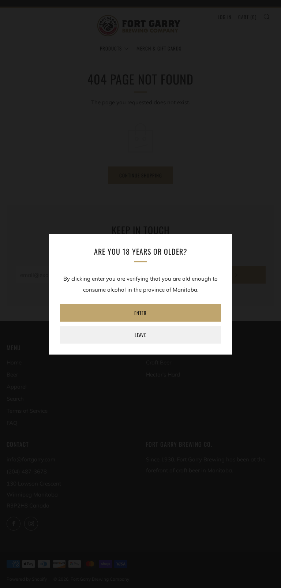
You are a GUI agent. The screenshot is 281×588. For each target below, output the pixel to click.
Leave (140, 334)
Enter (140, 313)
